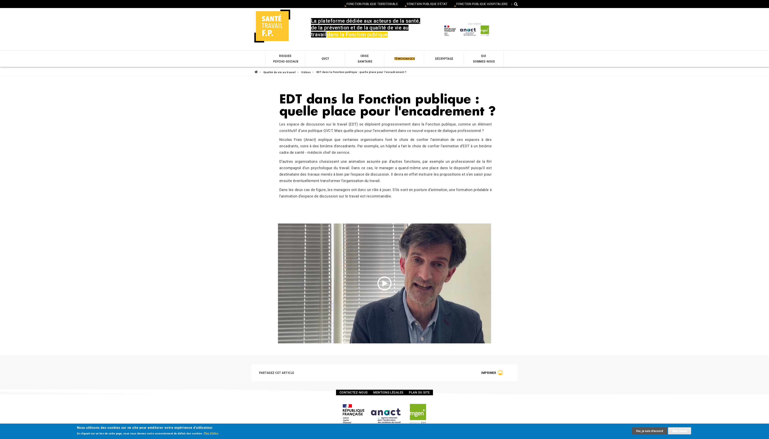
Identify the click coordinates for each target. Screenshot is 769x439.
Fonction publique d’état (427, 4)
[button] (516, 5)
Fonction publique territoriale (372, 4)
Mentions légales (388, 392)
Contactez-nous (353, 392)
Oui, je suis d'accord (649, 431)
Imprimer (488, 372)
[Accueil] (272, 26)
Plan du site (419, 392)
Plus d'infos (211, 433)
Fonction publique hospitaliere (482, 4)
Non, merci (679, 431)
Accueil (256, 72)
